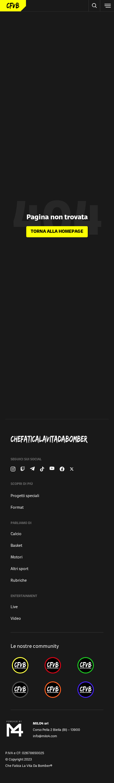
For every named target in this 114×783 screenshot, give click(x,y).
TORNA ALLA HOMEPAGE (57, 232)
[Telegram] (32, 469)
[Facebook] (62, 469)
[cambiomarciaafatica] (24, 689)
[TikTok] (42, 469)
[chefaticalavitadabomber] (24, 665)
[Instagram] (13, 469)
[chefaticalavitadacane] (89, 689)
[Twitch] (23, 469)
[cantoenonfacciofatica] (57, 665)
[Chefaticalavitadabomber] (59, 439)
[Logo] (13, 5)
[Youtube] (52, 469)
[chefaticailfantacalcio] (89, 665)
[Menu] (107, 5)
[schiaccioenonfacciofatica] (57, 689)
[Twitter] (72, 469)
